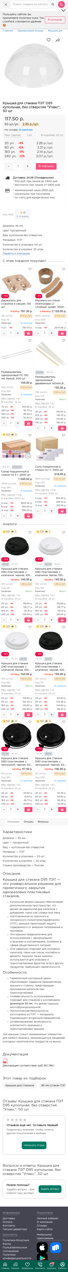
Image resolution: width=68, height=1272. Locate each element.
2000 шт (17, 467)
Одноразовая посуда (30, 31)
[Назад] (6, 4)
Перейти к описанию (16, 254)
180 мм (49, 372)
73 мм (39, 564)
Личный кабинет (47, 1218)
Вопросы (43, 822)
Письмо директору (15, 1229)
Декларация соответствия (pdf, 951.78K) (28, 1066)
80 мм (5, 564)
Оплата (7, 1222)
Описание (13, 822)
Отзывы (28, 822)
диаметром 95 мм (21, 1004)
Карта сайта (44, 1229)
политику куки (28, 18)
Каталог (15, 1268)
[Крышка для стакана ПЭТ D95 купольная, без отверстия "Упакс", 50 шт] (34, 66)
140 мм (39, 372)
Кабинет (62, 1268)
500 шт (6, 467)
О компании (45, 1222)
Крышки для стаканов (19, 1085)
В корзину (46, 166)
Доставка (9, 1218)
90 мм (14, 564)
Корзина (51, 1265)
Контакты (40, 1268)
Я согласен (55, 20)
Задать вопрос (50, 1189)
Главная (5, 1268)
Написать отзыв (34, 1145)
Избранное (27, 1268)
